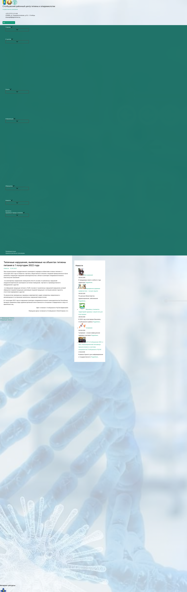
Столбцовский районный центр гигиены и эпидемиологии (29, 6)
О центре (8, 39)
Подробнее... (89, 282)
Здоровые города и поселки (14, 212)
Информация (9, 119)
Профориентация (10, 251)
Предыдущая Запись (7, 318)
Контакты (8, 211)
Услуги (7, 89)
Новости (8, 200)
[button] (11, 27)
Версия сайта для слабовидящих (9, 22)
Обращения (9, 186)
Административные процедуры (15, 253)
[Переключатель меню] (17, 29)
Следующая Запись (7, 320)
